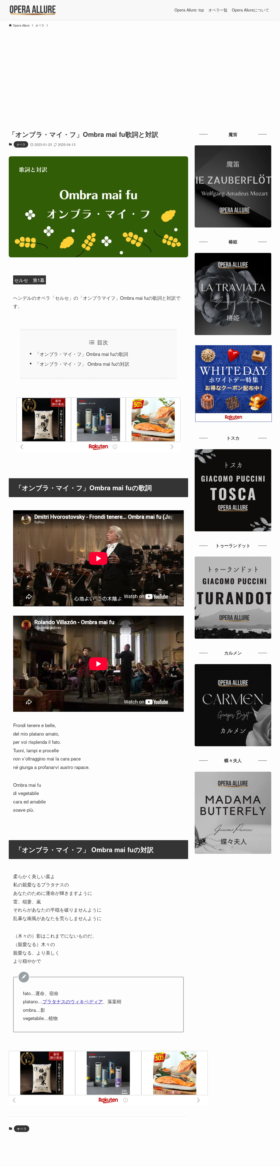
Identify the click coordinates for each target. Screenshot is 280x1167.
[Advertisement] (140, 71)
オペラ (20, 144)
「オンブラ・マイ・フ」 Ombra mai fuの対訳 (82, 363)
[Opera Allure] (33, 9)
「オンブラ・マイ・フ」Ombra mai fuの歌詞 (81, 353)
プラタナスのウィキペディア (72, 1001)
